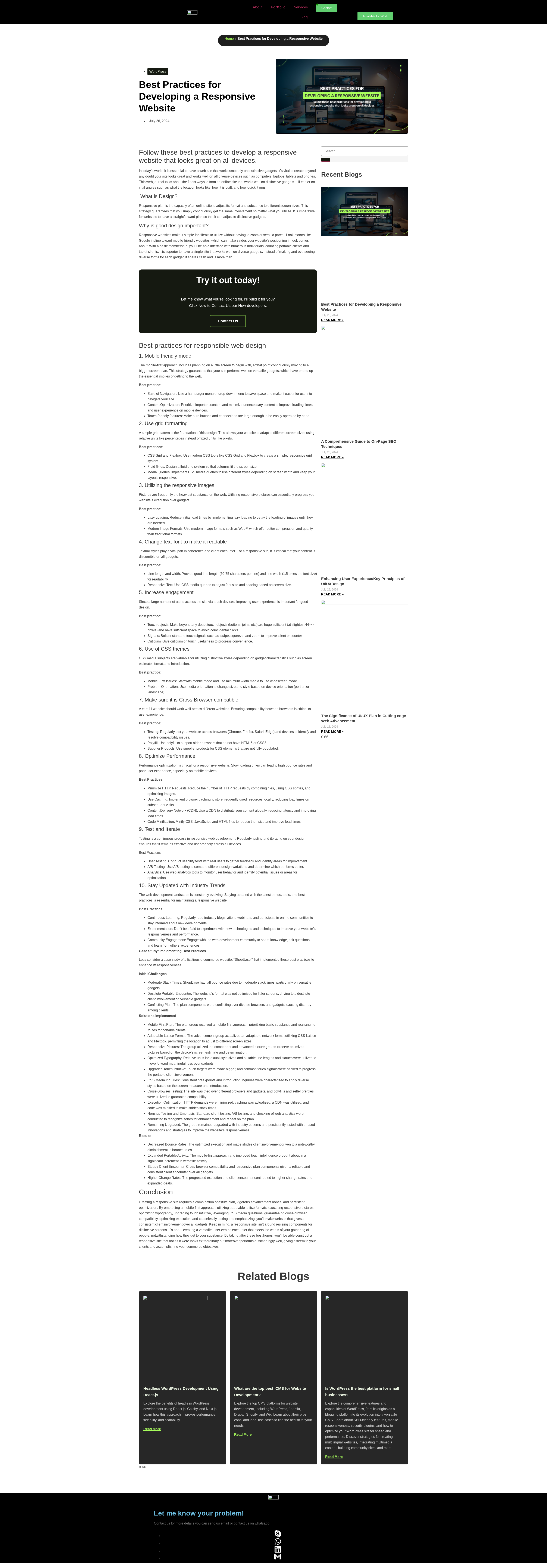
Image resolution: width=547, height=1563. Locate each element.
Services (301, 7)
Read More (152, 1429)
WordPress (157, 71)
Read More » (332, 320)
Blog (304, 17)
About (258, 7)
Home (229, 38)
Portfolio (278, 7)
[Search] (325, 160)
